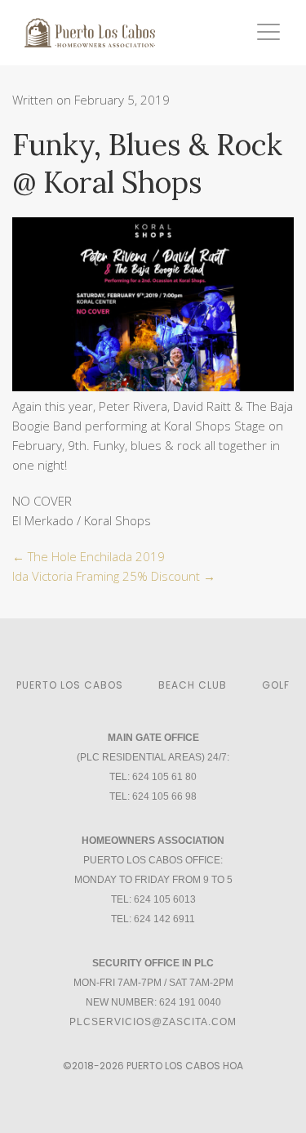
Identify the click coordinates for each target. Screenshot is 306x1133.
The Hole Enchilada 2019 (88, 556)
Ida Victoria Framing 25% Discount (113, 576)
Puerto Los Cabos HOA (184, 1066)
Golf (276, 685)
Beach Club (192, 685)
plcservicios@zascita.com (153, 1022)
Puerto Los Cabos (69, 685)
